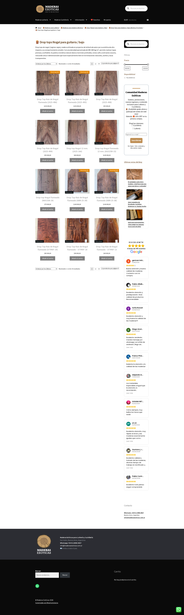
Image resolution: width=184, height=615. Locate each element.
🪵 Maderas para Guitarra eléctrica (72, 28)
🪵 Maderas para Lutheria (51, 28)
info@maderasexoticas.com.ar (134, 517)
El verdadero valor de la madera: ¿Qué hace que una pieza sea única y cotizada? (137, 184)
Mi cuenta (107, 20)
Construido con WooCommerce (46, 603)
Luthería (137, 128)
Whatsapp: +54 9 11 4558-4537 (134, 513)
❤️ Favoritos (95, 20)
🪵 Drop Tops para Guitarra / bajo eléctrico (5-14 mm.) (126, 28)
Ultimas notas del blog (133, 162)
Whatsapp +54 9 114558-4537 (70, 543)
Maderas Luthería (41, 20)
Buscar (38, 571)
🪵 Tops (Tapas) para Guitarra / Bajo (96, 28)
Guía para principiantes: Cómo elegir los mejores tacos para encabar (136, 224)
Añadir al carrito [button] (47, 111)
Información (79, 20)
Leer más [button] (129, 347)
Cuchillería (137, 125)
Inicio (39, 28)
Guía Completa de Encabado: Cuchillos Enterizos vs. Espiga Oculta (137, 204)
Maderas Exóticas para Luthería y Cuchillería (76, 537)
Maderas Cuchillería (61, 20)
